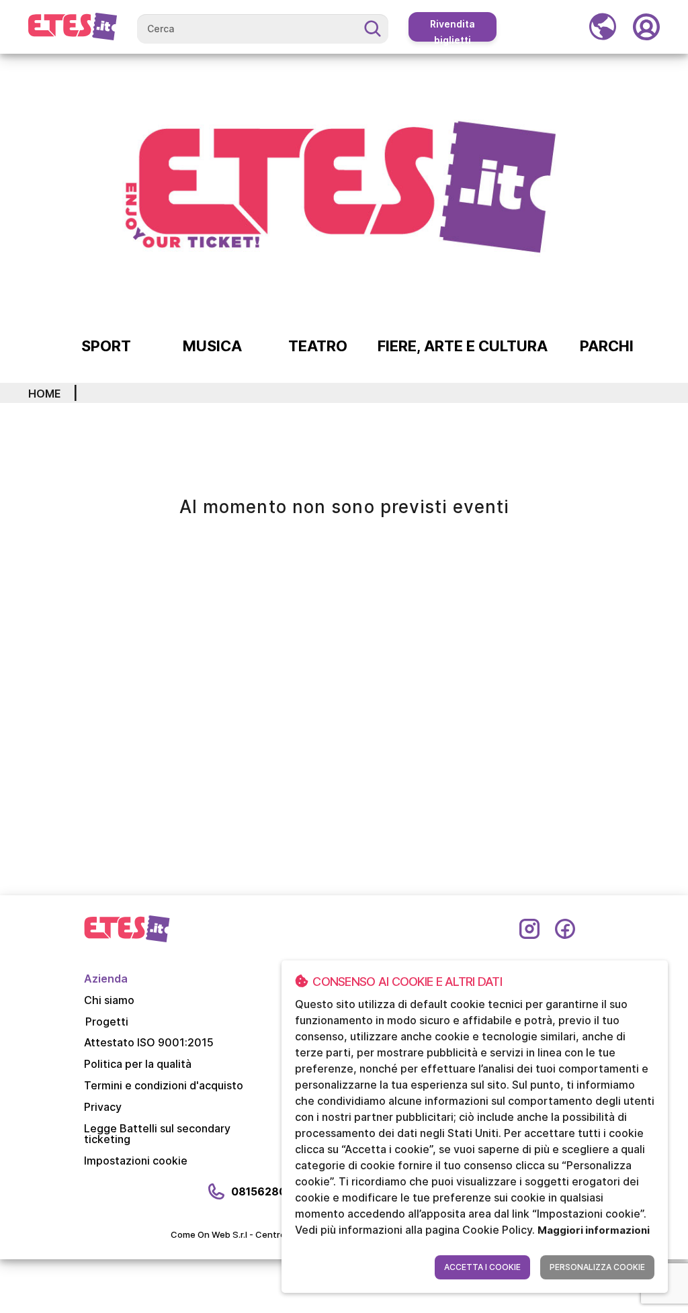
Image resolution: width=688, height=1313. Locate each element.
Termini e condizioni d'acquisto (163, 1085)
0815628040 (266, 1191)
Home (44, 393)
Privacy (103, 1107)
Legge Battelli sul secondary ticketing (157, 1134)
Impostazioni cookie (135, 1160)
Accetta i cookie (482, 1267)
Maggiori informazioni (594, 1230)
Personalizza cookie (597, 1267)
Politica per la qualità (137, 1064)
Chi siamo (109, 1000)
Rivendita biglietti (452, 30)
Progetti (106, 1021)
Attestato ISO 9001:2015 (149, 1042)
